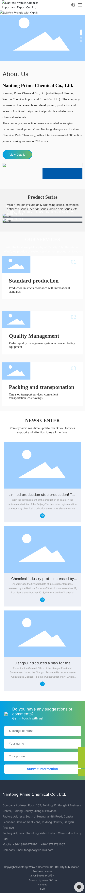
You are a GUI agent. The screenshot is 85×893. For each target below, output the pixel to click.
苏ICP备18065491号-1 (42, 876)
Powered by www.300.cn (42, 880)
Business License (42, 871)
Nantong (42, 884)
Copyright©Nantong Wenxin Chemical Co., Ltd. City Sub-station (41, 867)
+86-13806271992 (25, 844)
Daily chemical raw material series (40, 211)
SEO (42, 888)
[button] (81, 32)
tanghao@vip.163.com (38, 850)
